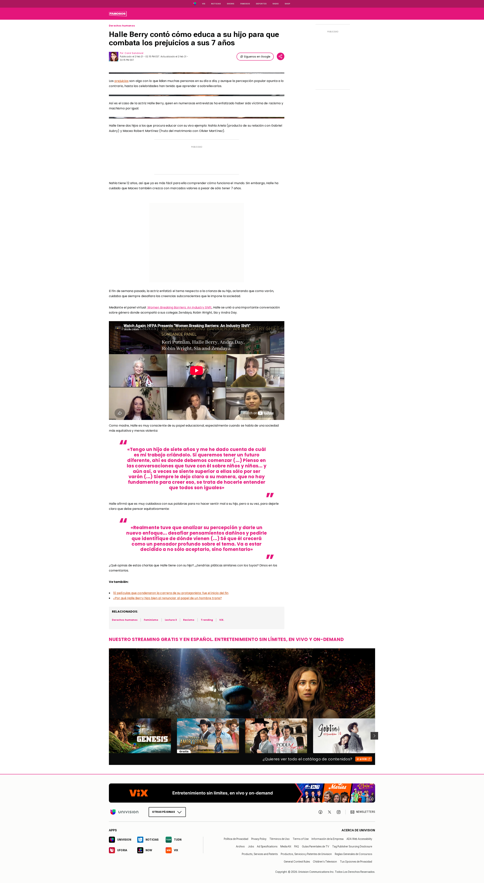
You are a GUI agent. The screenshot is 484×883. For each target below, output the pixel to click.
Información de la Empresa (328, 838)
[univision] (118, 14)
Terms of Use (301, 838)
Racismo (188, 619)
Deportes (261, 4)
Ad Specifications (267, 846)
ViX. (221, 619)
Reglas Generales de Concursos (353, 854)
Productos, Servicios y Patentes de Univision (306, 854)
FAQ (296, 846)
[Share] (280, 56)
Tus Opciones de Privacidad (356, 861)
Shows (230, 4)
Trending (207, 619)
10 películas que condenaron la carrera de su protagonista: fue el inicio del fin (170, 593)
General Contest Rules (297, 861)
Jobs (251, 846)
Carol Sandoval (134, 53)
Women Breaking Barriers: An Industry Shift (179, 307)
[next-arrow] (374, 736)
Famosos (245, 4)
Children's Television (325, 861)
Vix (203, 4)
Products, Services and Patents (260, 854)
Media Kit (285, 846)
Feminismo (151, 619)
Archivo (240, 846)
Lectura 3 (171, 619)
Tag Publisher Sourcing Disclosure (352, 846)
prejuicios (121, 81)
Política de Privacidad (236, 838)
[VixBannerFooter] (242, 793)
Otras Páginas (163, 812)
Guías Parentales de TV (315, 846)
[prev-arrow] (106, 735)
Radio (276, 4)
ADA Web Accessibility (359, 838)
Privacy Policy (258, 838)
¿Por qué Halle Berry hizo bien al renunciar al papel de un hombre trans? (167, 598)
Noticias (216, 4)
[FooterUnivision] (124, 812)
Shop (287, 4)
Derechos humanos (122, 25)
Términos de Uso (279, 838)
